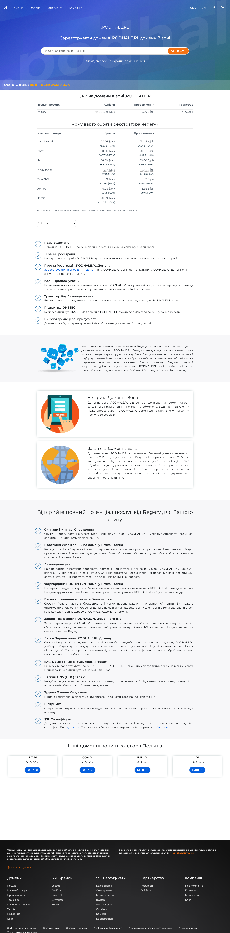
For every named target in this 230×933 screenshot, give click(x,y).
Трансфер (13, 899)
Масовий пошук (17, 890)
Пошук (11, 885)
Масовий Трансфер (19, 904)
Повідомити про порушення (21, 928)
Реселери (147, 885)
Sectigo (56, 885)
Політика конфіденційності (108, 928)
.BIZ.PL (33, 757)
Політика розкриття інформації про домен (150, 928)
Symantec (73, 727)
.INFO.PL (143, 757)
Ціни (10, 918)
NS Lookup (13, 914)
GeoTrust (57, 890)
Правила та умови (188, 928)
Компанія (193, 878)
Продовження (16, 895)
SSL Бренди (62, 878)
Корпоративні (104, 918)
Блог (188, 899)
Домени (14, 878)
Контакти (190, 890)
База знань (192, 895)
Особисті (101, 909)
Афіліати (146, 890)
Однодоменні (104, 890)
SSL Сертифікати (111, 878)
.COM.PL (87, 757)
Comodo (162, 727)
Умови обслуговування (181, 853)
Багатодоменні (105, 895)
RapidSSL (57, 895)
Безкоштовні (104, 885)
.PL (197, 757)
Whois (11, 909)
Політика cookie (51, 928)
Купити (32, 770)
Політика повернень (76, 928)
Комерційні (103, 914)
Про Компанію (194, 885)
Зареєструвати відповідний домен (69, 269)
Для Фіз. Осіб (104, 904)
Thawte (56, 904)
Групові (100, 899)
